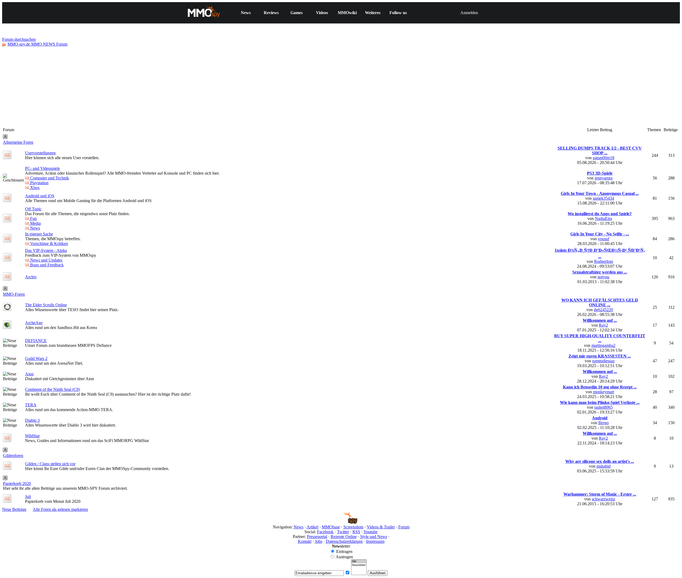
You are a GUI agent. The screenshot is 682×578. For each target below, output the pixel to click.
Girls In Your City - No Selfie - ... (599, 234)
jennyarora (603, 178)
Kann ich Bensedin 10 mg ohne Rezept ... (600, 387)
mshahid (603, 466)
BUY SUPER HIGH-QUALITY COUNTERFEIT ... (599, 338)
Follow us (398, 12)
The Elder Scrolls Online (46, 305)
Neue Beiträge (14, 509)
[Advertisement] (341, 86)
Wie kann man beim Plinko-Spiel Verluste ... (600, 402)
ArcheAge (34, 322)
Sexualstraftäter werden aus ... (599, 272)
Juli (28, 496)
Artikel (312, 527)
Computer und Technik (49, 178)
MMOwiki (347, 12)
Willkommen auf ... (600, 320)
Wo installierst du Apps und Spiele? (600, 213)
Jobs (318, 541)
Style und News (373, 536)
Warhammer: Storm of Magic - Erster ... (599, 494)
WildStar (32, 436)
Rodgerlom (603, 261)
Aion (29, 374)
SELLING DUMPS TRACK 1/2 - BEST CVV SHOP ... (600, 150)
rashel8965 (603, 407)
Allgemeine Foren (18, 142)
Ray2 (603, 325)
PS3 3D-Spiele (599, 173)
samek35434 (603, 198)
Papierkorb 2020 (17, 483)
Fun (33, 218)
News (246, 12)
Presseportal (317, 536)
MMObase (331, 527)
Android (599, 418)
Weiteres (372, 12)
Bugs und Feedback (46, 265)
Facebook (325, 531)
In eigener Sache (39, 234)
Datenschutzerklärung (344, 541)
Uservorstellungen (40, 153)
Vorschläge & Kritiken (48, 243)
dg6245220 (603, 309)
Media (35, 223)
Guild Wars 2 (36, 358)
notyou (603, 277)
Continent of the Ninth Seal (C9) (52, 389)
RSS (356, 531)
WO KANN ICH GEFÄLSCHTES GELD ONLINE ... (599, 302)
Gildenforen (13, 455)
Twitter (343, 531)
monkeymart (603, 392)
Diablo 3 (32, 420)
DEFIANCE (36, 340)
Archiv (31, 277)
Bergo (603, 422)
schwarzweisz (603, 499)
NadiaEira (603, 218)
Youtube (370, 531)
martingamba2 (603, 345)
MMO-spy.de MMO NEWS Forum (37, 44)
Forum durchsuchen (19, 39)
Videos (322, 12)
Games (296, 12)
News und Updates (45, 260)
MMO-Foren (14, 294)
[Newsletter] (358, 565)
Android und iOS (39, 196)
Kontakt (304, 541)
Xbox (34, 187)
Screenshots (353, 527)
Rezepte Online (344, 536)
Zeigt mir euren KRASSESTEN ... (600, 356)
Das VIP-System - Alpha (46, 250)
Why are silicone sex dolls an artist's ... (599, 461)
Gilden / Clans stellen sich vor (50, 463)
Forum (403, 527)
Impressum (375, 541)
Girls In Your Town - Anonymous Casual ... (600, 193)
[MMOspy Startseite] (341, 522)
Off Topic (33, 209)
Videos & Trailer (381, 527)
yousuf (603, 238)
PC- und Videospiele (42, 168)
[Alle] (358, 561)
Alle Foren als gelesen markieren (60, 509)
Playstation (38, 182)
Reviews (271, 12)
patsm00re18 (603, 157)
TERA (30, 405)
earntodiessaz (603, 361)
